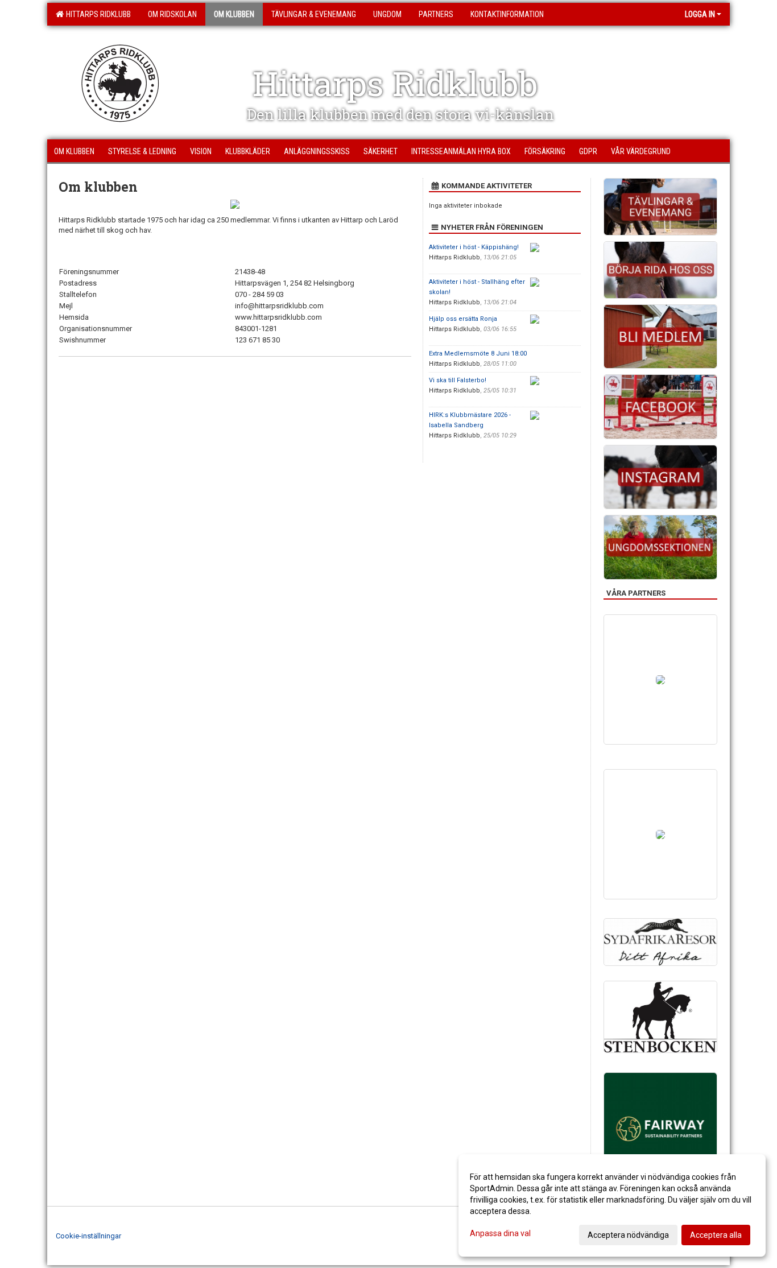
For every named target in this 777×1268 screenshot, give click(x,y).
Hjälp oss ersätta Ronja (463, 319)
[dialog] (612, 1205)
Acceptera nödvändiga (628, 1235)
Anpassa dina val (500, 1233)
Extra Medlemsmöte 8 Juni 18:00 (478, 353)
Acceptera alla (716, 1235)
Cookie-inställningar (88, 1236)
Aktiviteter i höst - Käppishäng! (474, 247)
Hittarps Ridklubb (97, 14)
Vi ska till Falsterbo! (457, 380)
